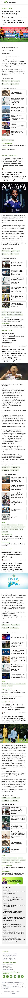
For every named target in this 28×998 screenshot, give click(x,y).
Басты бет (4, 8)
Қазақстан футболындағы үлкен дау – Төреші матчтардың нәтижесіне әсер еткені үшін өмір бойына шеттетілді (14, 940)
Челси (23, 527)
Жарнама (13, 993)
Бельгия (12, 312)
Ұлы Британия (5, 862)
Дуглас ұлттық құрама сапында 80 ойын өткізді (13, 145)
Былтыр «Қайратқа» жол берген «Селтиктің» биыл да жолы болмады (14, 906)
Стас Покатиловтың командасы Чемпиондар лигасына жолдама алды (14, 892)
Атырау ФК (4, 140)
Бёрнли (21, 529)
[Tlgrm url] (18, 976)
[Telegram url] (15, 976)
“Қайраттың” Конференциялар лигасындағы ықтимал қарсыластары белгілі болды (12, 320)
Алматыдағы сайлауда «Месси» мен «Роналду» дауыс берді (13, 544)
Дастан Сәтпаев (5, 527)
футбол (7, 312)
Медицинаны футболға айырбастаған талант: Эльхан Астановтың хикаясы (12, 912)
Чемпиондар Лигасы (8, 964)
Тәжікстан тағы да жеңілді (8, 149)
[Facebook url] (3, 976)
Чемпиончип (5, 531)
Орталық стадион (18, 314)
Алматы (4, 314)
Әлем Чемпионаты (7, 967)
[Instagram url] (7, 976)
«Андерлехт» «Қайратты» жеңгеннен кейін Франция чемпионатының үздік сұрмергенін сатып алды (12, 538)
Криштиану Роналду (6, 683)
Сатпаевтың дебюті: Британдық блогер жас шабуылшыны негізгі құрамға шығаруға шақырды (13, 874)
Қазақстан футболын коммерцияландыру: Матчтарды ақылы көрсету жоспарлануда (13, 933)
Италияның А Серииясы (9, 959)
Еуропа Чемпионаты (8, 969)
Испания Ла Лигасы (8, 956)
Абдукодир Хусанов (13, 529)
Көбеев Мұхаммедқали (9, 17)
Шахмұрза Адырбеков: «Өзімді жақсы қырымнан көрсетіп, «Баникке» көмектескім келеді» (14, 926)
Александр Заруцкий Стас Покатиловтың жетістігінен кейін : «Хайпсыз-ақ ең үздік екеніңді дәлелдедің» (13, 899)
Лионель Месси (21, 683)
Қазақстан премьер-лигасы (10, 954)
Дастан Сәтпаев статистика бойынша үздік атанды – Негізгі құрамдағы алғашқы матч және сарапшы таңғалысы (14, 919)
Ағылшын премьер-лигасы (9, 955)
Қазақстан (9, 314)
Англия (15, 524)
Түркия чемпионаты (15, 527)
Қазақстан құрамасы (12, 857)
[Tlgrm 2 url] (22, 976)
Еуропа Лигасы (6, 966)
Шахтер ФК (11, 140)
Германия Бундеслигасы (9, 958)
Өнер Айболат (7, 168)
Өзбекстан (9, 524)
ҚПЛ (3, 312)
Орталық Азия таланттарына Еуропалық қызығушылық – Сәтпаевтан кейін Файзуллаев (13, 326)
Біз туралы (13, 991)
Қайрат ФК (18, 312)
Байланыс (19, 991)
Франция (20, 524)
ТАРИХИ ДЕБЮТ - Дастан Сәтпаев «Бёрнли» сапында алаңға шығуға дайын (12, 697)
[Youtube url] (11, 976)
